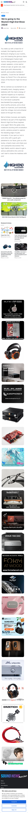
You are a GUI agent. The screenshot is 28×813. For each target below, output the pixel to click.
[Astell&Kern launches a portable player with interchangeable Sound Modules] (21, 246)
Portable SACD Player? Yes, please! (12, 5)
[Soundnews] (9, 2)
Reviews (3, 783)
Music (2, 787)
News (7, 12)
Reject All (14, 809)
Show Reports (4, 785)
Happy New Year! (5, 235)
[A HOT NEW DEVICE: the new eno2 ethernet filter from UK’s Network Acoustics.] (21, 230)
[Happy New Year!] (7, 230)
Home (3, 12)
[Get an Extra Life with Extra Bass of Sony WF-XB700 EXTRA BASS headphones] (7, 246)
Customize (14, 805)
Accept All (14, 801)
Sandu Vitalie (6, 28)
